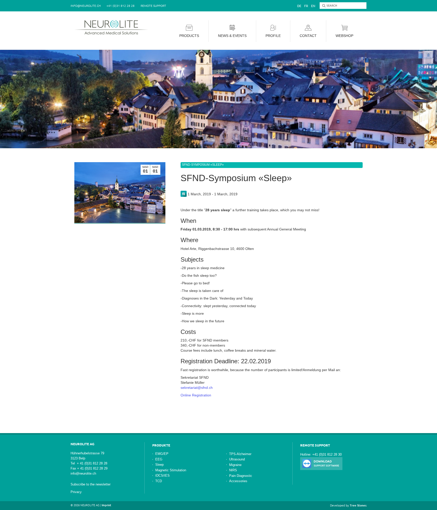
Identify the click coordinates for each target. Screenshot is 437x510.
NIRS (233, 470)
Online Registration (196, 395)
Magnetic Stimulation (170, 470)
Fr (306, 6)
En (313, 6)
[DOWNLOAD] (321, 463)
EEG (158, 459)
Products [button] (189, 36)
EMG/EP (161, 453)
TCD (158, 481)
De (299, 6)
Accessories (238, 481)
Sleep (159, 464)
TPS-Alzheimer (240, 454)
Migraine (235, 464)
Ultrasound (237, 459)
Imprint (106, 505)
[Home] (112, 27)
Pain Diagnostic (240, 475)
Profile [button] (273, 36)
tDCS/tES (162, 475)
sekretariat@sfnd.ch (197, 388)
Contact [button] (308, 36)
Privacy (76, 492)
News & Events (232, 36)
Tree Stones (358, 505)
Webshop (344, 36)
